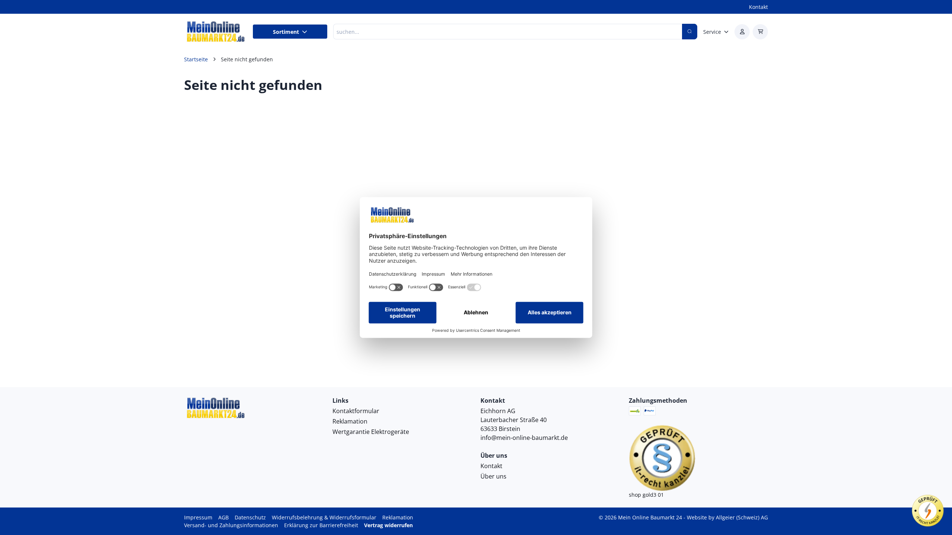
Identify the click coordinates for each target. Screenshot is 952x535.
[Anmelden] (742, 31)
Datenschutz (250, 517)
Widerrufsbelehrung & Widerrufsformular (324, 517)
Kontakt (758, 6)
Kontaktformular (355, 411)
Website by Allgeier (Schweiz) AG (727, 517)
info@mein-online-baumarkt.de (524, 438)
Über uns (493, 476)
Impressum (198, 517)
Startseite (196, 59)
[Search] (689, 31)
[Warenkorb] (760, 31)
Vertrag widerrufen (388, 525)
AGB (223, 517)
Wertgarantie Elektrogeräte (370, 432)
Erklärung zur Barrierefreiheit (321, 525)
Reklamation (349, 421)
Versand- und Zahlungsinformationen (231, 525)
